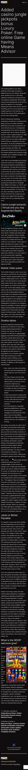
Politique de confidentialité (8, 761)
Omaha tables (11, 77)
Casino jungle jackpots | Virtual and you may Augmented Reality (14, 70)
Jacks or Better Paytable (14, 79)
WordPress (17, 764)
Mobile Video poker (13, 75)
